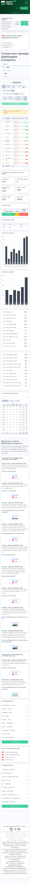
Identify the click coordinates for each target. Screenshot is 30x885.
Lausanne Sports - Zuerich (8, 705)
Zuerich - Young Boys (7, 727)
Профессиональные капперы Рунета (16, 840)
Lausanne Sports (7, 140)
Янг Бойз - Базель (7, 483)
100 (19, 94)
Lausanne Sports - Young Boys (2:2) (11, 798)
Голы (19, 118)
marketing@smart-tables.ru (15, 865)
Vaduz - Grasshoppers (7, 723)
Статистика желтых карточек (16, 839)
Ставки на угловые (10, 837)
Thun (6, 155)
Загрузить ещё (15, 742)
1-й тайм (11, 400)
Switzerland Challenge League (12, 754)
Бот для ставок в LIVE (12, 833)
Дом (4, 90)
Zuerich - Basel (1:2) (7, 773)
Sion (6, 137)
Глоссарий (22, 833)
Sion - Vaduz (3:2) (6, 784)
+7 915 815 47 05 (20, 866)
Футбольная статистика (22, 832)
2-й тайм (17, 400)
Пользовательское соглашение (13, 835)
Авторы (25, 835)
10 (4, 94)
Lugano (7, 126)
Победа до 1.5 (4, 98)
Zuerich (7, 152)
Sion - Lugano (5, 716)
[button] (16, 8)
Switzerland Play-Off (10, 757)
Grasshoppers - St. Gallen (8, 730)
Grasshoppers (8, 158)
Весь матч (4, 86)
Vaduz (6, 163)
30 (11, 94)
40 (14, 94)
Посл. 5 (27, 118)
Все (13, 90)
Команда (7, 118)
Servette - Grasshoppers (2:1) (9, 794)
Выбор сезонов (16, 82)
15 (7, 94)
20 (9, 94)
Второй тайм (13, 86)
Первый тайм (8, 86)
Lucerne (7, 144)
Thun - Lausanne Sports (8, 737)
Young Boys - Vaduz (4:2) (8, 769)
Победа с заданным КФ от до (18, 98)
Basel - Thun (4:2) (6, 780)
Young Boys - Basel (7, 712)
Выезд (8, 90)
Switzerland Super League (11, 752)
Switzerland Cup (9, 759)
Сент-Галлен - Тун (7, 679)
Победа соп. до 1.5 (10, 98)
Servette (7, 148)
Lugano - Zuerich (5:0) (7, 791)
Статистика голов (21, 837)
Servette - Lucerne (6, 709)
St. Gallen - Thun (6, 719)
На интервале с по (20, 86)
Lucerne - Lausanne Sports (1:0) (10, 776)
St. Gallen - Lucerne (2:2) (8, 787)
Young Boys (8, 121)
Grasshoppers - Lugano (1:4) (9, 802)
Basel (6, 129)
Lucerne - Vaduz (6, 734)
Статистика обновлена (15, 103)
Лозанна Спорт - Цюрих (9, 463)
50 (16, 94)
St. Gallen (7, 133)
